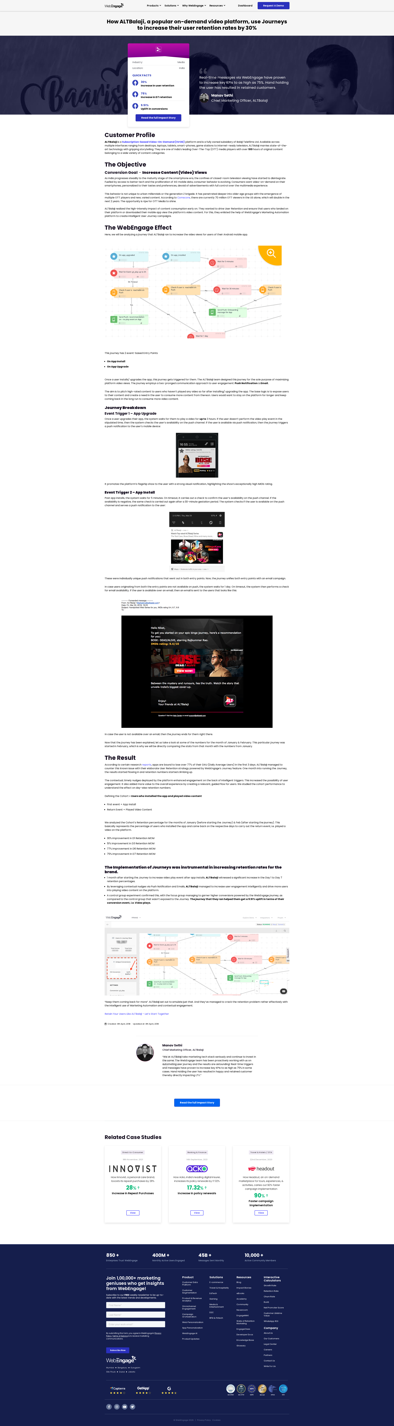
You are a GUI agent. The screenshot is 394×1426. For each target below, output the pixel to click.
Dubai (122, 1371)
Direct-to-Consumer (133, 1152)
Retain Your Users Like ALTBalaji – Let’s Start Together (137, 1014)
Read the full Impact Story (158, 118)
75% (144, 93)
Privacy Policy (204, 1420)
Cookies (216, 1420)
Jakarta (131, 1371)
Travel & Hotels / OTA (261, 1152)
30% (144, 82)
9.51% (145, 105)
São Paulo (111, 1371)
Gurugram (135, 1367)
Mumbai (110, 1367)
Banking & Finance (197, 1152)
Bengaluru (122, 1367)
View (133, 1212)
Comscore (183, 197)
